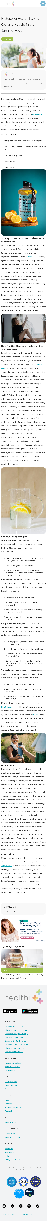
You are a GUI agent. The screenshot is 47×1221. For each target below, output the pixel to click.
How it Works (11, 1085)
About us (9, 1149)
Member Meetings (13, 1107)
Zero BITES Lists (12, 1067)
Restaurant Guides (13, 1063)
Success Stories (12, 1089)
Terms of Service (9, 1214)
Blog (7, 1100)
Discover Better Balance (15, 1041)
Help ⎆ (7, 1156)
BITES (36, 715)
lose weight (37, 114)
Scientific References (14, 1052)
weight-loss (32, 257)
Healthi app (6, 707)
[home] (8, 3)
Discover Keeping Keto (15, 1048)
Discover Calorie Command (16, 1044)
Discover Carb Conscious (16, 1030)
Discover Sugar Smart (14, 1037)
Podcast (8, 1111)
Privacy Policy (28, 1214)
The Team (9, 1152)
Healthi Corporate (12, 1137)
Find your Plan (11, 1082)
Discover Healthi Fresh (15, 1027)
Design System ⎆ (12, 1159)
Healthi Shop (10, 1122)
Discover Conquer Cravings (16, 1034)
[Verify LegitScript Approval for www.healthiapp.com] (29, 1192)
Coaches (8, 1104)
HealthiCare (10, 1134)
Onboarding (10, 1070)
